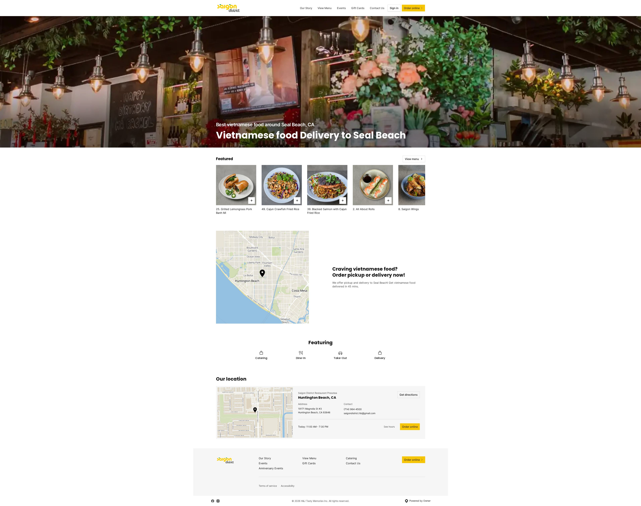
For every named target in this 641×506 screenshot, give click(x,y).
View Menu (325, 8)
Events (341, 8)
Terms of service (268, 485)
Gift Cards (357, 8)
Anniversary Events (271, 468)
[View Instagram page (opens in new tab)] (218, 501)
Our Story (306, 8)
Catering (351, 458)
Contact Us (377, 8)
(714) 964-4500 (353, 409)
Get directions (409, 394)
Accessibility (287, 485)
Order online (410, 426)
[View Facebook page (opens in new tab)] (213, 501)
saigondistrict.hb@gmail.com (359, 413)
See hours (389, 426)
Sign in (394, 8)
